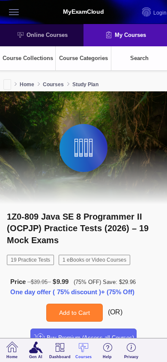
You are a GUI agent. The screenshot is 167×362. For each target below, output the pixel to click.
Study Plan (85, 84)
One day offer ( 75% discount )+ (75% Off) (72, 292)
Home (27, 84)
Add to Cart (74, 312)
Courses (53, 84)
